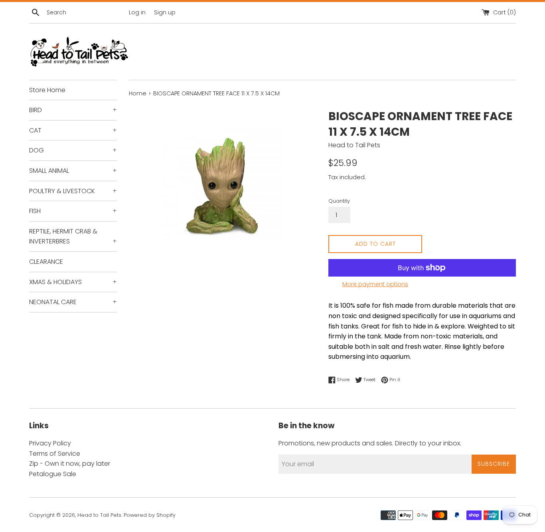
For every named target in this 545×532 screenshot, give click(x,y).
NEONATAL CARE (73, 302)
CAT (73, 130)
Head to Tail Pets (99, 515)
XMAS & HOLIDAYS (73, 282)
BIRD (73, 110)
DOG (73, 150)
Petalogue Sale (52, 474)
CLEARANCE (46, 261)
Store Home (47, 90)
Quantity (339, 201)
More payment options (375, 284)
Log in (137, 12)
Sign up (165, 12)
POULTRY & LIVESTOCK (73, 191)
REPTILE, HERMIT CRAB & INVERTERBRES (73, 236)
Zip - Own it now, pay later (69, 463)
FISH (73, 211)
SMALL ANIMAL (73, 170)
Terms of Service (54, 453)
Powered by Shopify (150, 515)
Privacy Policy (50, 443)
